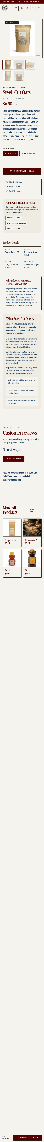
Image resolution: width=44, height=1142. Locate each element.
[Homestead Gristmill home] (5, 8)
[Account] (27, 8)
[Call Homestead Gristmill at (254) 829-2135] (21, 8)
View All (32, 510)
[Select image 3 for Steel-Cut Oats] (30, 64)
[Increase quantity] (17, 162)
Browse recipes (13, 218)
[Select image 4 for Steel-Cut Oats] (8, 76)
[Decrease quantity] (6, 162)
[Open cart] (33, 8)
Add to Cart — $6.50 (24, 171)
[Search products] (16, 8)
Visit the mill (13, 228)
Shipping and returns (16, 223)
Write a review (15, 458)
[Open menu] (38, 8)
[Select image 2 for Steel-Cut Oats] (19, 64)
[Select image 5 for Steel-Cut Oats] (19, 76)
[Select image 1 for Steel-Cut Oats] (8, 64)
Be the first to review (13, 99)
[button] (22, 38)
